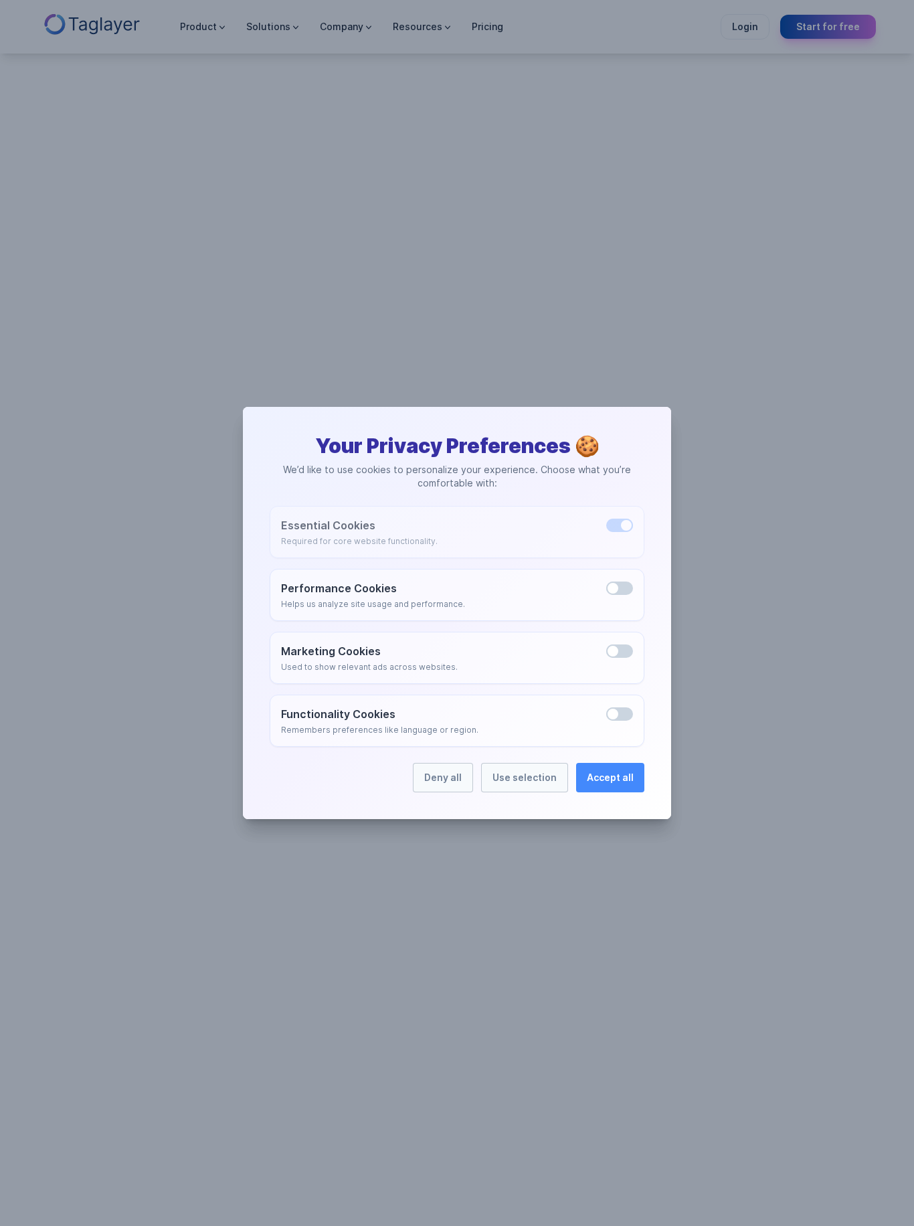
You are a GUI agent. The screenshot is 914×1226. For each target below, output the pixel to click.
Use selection (524, 777)
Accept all (610, 777)
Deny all (443, 777)
